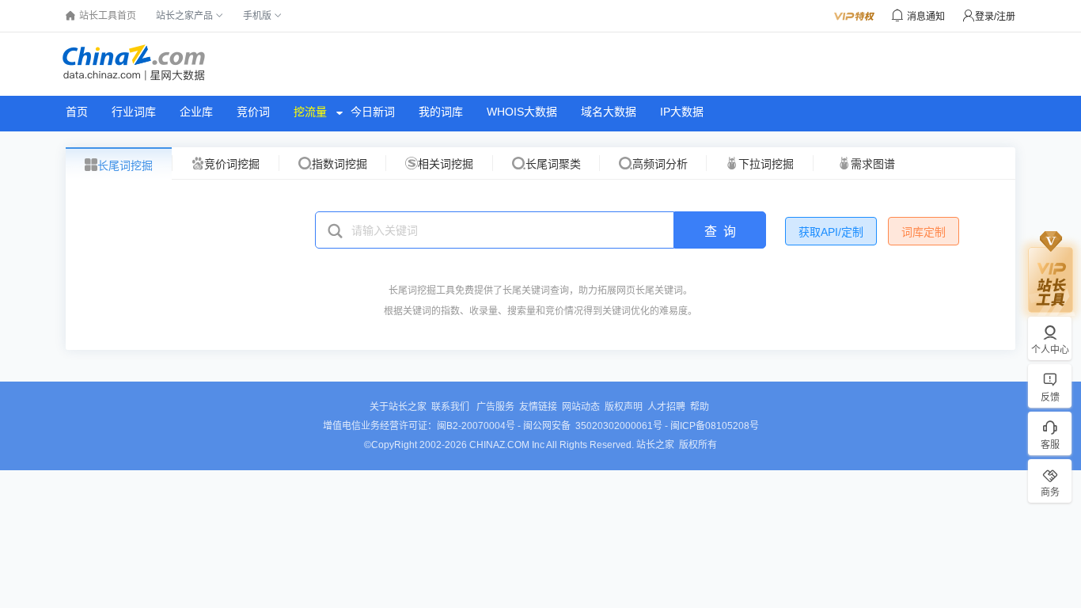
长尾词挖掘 (125, 165)
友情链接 (538, 406)
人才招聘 (666, 406)
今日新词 (373, 111)
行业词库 (134, 111)
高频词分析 (660, 164)
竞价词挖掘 (232, 164)
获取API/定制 (830, 232)
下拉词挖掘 (766, 164)
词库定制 (923, 232)
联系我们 (451, 406)
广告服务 (495, 406)
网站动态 (581, 406)
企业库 (196, 111)
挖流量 (310, 111)
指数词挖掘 (339, 164)
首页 (77, 111)
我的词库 (441, 111)
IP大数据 (682, 111)
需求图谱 (873, 164)
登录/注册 (995, 16)
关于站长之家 (398, 406)
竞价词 (253, 111)
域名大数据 (608, 111)
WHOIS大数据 (522, 111)
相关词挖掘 (445, 164)
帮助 (699, 406)
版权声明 (624, 406)
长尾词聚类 (553, 164)
